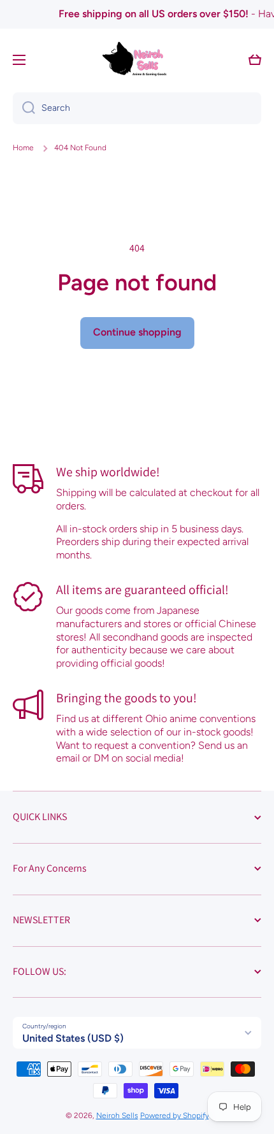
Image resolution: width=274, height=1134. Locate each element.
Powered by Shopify (174, 1115)
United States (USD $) (73, 1038)
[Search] (24, 108)
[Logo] (137, 60)
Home (23, 147)
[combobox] (137, 108)
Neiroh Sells (117, 1115)
